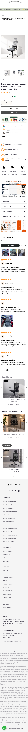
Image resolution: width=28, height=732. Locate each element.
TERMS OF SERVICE (8, 597)
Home (2, 15)
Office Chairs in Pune (8, 515)
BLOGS (5, 580)
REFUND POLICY (7, 594)
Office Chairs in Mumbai (9, 518)
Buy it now (14, 112)
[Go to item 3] (21, 252)
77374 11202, (12, 635)
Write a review (10, 245)
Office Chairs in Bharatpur (10, 501)
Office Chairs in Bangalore (10, 528)
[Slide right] (26, 73)
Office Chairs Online (8, 551)
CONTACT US (6, 574)
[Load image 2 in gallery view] (14, 73)
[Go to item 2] (13, 252)
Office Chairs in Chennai (9, 531)
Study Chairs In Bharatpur (9, 504)
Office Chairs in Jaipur (9, 508)
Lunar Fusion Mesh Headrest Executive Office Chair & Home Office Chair (13, 19)
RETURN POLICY (7, 587)
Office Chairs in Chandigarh (10, 525)
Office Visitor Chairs (8, 558)
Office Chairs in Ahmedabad (10, 535)
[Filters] (21, 245)
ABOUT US (5, 570)
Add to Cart (14, 476)
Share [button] (4, 80)
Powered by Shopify (18, 728)
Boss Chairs (6, 561)
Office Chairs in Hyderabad (10, 511)
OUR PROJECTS (7, 607)
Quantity (3, 100)
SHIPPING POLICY (7, 590)
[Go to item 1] (5, 252)
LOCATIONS (6, 601)
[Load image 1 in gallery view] (7, 73)
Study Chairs (6, 554)
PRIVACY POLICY (7, 584)
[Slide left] (1, 73)
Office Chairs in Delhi (8, 521)
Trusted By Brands (7, 577)
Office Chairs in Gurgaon (9, 538)
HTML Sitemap (7, 611)
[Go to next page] (23, 370)
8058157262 (6, 637)
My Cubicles (11, 728)
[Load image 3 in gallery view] (21, 73)
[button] (3, 2)
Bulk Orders (6, 604)
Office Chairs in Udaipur (9, 541)
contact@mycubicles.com (14, 641)
